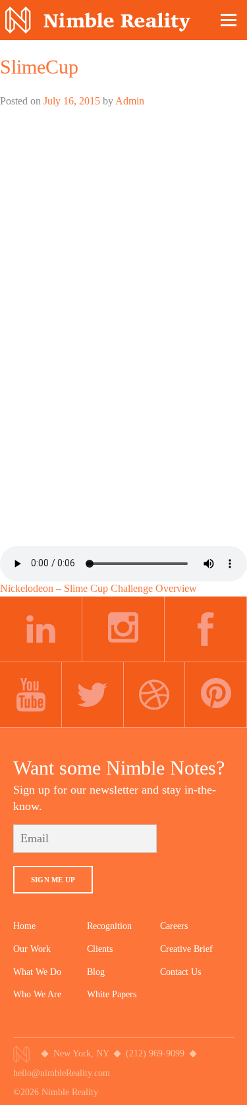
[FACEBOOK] (206, 629)
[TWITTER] (93, 695)
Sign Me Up (53, 880)
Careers (174, 926)
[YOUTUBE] (31, 695)
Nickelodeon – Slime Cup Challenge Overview (98, 588)
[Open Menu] (229, 20)
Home (24, 926)
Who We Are (37, 994)
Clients (100, 949)
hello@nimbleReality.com (61, 1073)
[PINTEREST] (216, 695)
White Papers (111, 994)
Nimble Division (97, 20)
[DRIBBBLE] (155, 695)
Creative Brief (186, 949)
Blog (96, 972)
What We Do (37, 972)
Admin (129, 100)
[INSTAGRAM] (123, 629)
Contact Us (180, 972)
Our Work (32, 949)
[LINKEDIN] (41, 629)
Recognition (109, 926)
